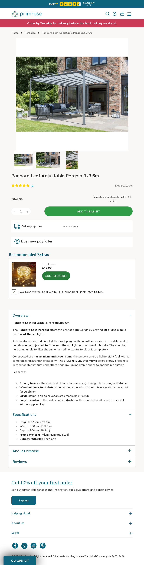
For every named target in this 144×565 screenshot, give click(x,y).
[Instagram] (25, 545)
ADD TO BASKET (88, 211)
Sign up (24, 500)
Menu (130, 15)
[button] (20, 560)
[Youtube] (34, 545)
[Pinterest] (43, 545)
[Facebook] (15, 545)
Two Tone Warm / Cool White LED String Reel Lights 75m (60, 292)
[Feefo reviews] (72, 4)
